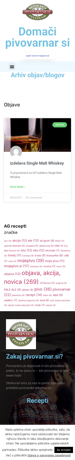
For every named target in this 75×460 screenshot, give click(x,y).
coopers (32, 245)
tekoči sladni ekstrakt (21, 305)
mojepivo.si (16, 266)
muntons (36, 266)
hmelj (14, 255)
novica (49, 266)
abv (7, 241)
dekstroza (46, 245)
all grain (47, 240)
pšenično (18, 295)
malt (12, 261)
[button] (12, 66)
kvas (40, 255)
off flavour (47, 283)
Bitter (59, 241)
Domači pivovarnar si (37, 37)
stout (44, 300)
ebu (38, 250)
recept (34, 295)
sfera (47, 295)
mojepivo (30, 260)
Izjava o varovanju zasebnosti (49, 455)
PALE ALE (12, 289)
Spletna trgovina (28, 300)
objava (12, 274)
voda (40, 305)
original (61, 283)
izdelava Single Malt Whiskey (37, 163)
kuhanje (28, 255)
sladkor (10, 300)
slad (58, 295)
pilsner (27, 289)
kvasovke (55, 255)
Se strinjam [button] (64, 449)
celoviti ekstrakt (14, 245)
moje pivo (54, 261)
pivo (43, 289)
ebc (26, 250)
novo (60, 266)
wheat (51, 305)
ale (33, 240)
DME (59, 245)
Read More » (17, 187)
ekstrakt (52, 250)
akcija (19, 240)
